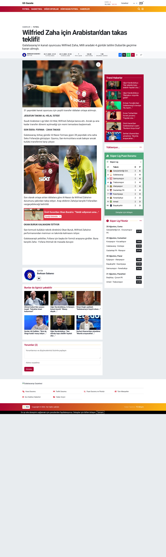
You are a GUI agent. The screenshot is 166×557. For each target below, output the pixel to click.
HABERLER (85, 9)
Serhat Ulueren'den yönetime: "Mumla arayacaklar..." (88, 332)
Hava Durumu (30, 391)
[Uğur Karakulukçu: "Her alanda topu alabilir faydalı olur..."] (62, 322)
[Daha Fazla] (133, 55)
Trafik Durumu (61, 391)
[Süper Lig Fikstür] (141, 221)
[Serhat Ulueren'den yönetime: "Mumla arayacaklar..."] (88, 322)
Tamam (100, 412)
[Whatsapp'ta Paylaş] (128, 55)
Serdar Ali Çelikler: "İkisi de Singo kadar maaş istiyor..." (35, 332)
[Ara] (139, 9)
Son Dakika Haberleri (33, 397)
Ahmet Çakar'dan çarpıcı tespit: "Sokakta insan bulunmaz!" (34, 309)
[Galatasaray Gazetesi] (32, 383)
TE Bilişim (140, 407)
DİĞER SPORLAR (51, 9)
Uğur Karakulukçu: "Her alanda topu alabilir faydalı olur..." (61, 333)
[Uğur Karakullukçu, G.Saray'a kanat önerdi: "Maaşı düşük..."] (62, 298)
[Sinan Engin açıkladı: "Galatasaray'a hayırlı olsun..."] (88, 298)
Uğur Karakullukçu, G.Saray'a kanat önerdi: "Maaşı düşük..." (62, 309)
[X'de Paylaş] (124, 55)
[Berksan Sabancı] (29, 275)
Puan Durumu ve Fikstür (95, 391)
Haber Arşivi (60, 397)
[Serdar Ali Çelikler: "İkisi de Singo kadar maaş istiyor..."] (36, 322)
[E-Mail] (39, 278)
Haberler (26, 27)
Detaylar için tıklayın (124, 212)
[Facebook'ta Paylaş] (120, 55)
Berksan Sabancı (45, 273)
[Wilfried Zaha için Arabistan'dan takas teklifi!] (62, 83)
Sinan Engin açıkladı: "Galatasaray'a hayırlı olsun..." (88, 308)
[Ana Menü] (142, 9)
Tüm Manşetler (123, 391)
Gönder (29, 369)
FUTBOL (25, 9)
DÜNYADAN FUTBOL (69, 9)
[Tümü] (141, 147)
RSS (27, 407)
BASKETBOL (36, 9)
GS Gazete (27, 3)
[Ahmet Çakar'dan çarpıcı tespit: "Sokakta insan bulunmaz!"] (36, 298)
